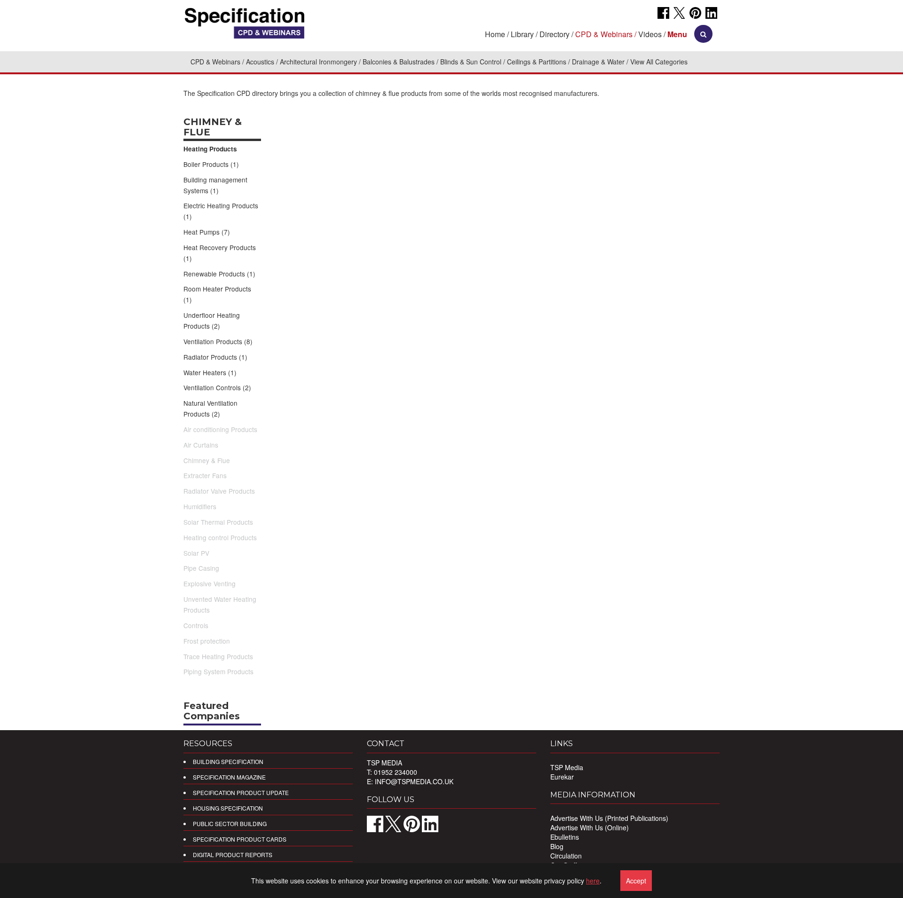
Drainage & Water (598, 61)
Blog (556, 846)
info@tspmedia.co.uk (414, 781)
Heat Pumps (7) (206, 231)
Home (495, 34)
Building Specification (228, 761)
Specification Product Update (241, 792)
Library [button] (522, 34)
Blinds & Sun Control (470, 61)
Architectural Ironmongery (318, 61)
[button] (677, 34)
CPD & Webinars (215, 61)
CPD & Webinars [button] (604, 34)
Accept (636, 880)
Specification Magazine (229, 777)
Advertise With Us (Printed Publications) (609, 818)
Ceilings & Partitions (536, 61)
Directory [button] (554, 34)
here (593, 880)
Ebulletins (564, 837)
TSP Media (566, 767)
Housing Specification (228, 808)
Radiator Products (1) (215, 357)
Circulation (566, 855)
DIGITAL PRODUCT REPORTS (232, 855)
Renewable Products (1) (219, 273)
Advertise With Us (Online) (589, 827)
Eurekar (562, 776)
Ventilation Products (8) (218, 341)
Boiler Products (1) (211, 164)
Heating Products (210, 148)
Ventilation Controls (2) (217, 387)
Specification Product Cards (239, 839)
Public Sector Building (230, 823)
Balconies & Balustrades (399, 61)
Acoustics (260, 61)
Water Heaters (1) (210, 372)
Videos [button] (650, 34)
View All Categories (659, 61)
